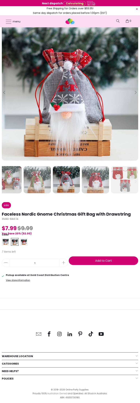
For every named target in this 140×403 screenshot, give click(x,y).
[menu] (7, 21)
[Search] (117, 21)
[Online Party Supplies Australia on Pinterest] (80, 334)
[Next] (135, 92)
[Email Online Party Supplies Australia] (38, 334)
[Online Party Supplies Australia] (70, 21)
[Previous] (4, 92)
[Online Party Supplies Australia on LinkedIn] (70, 334)
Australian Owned (57, 393)
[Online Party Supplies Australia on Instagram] (59, 334)
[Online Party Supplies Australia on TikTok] (90, 334)
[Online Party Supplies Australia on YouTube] (101, 334)
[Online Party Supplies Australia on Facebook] (49, 334)
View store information (18, 280)
